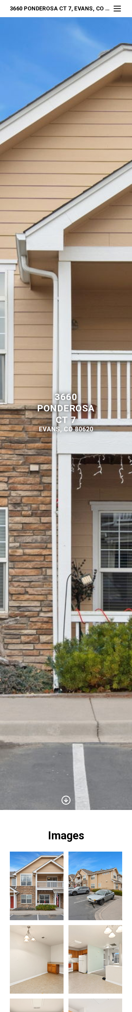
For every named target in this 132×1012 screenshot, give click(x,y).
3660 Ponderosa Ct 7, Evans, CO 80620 (61, 8)
